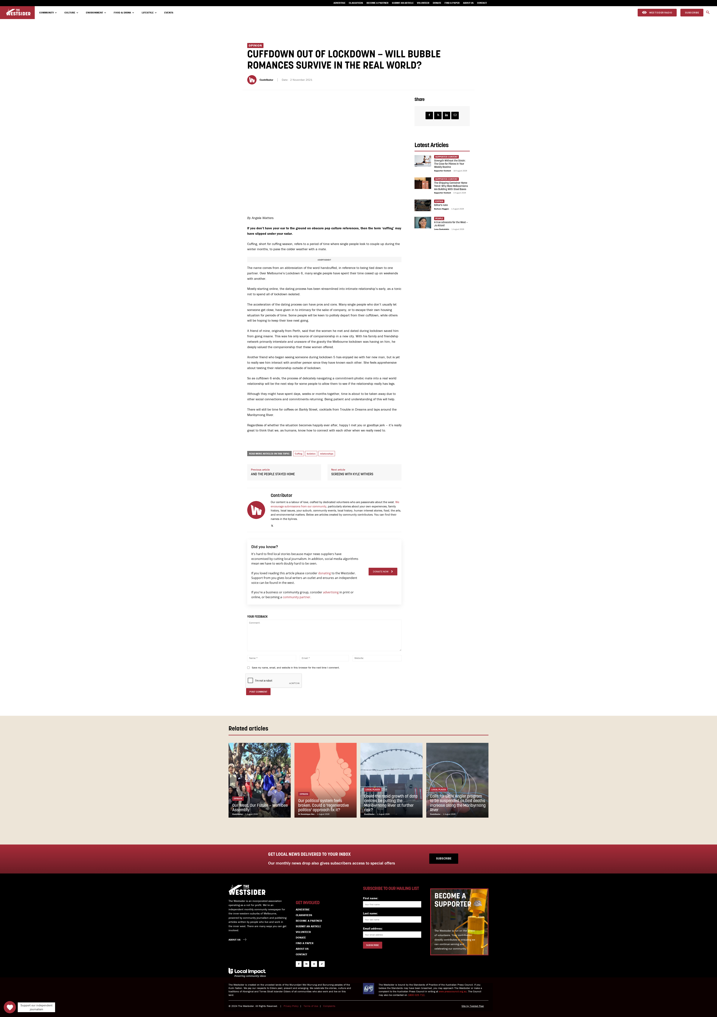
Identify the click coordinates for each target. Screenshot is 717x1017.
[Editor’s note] (423, 205)
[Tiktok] (322, 964)
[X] (272, 524)
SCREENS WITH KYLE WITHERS (352, 474)
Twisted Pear (477, 1006)
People (439, 218)
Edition (439, 201)
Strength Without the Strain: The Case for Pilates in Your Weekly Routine (449, 164)
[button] (707, 12)
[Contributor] (252, 79)
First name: (370, 898)
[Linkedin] (446, 115)
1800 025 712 (416, 995)
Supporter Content (442, 170)
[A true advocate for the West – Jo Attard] (423, 222)
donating (324, 573)
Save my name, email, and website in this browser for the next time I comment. (296, 667)
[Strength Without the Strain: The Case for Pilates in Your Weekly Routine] (423, 161)
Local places (373, 789)
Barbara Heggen (441, 208)
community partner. (297, 597)
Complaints (329, 1006)
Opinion (255, 45)
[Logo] (18, 12)
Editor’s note (441, 205)
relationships (326, 453)
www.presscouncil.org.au (453, 991)
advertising (331, 592)
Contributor (266, 79)
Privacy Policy (291, 1006)
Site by (466, 1006)
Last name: (370, 913)
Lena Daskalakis (441, 229)
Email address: (373, 928)
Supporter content (446, 156)
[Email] (455, 115)
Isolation (311, 453)
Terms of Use (311, 1006)
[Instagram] (314, 964)
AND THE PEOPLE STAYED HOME (273, 474)
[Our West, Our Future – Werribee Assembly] (260, 780)
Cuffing (298, 453)
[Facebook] (429, 115)
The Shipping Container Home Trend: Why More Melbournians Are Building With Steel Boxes (451, 186)
